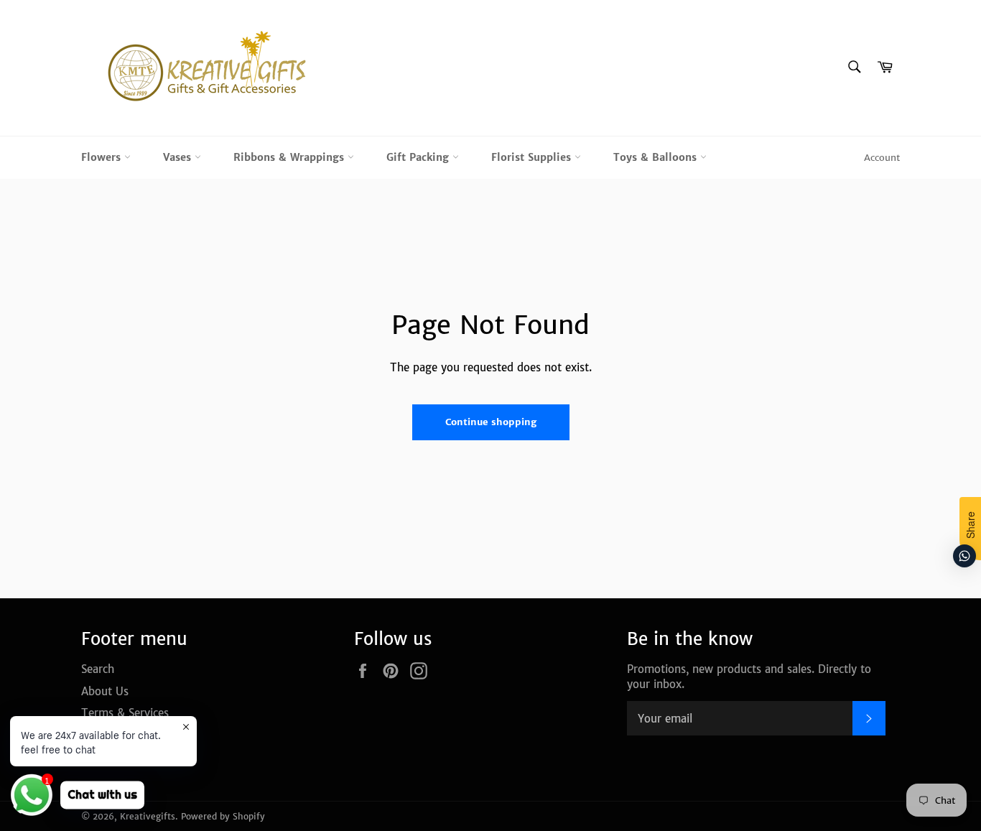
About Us (105, 691)
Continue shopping (490, 422)
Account (882, 158)
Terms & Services (125, 713)
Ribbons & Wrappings (290, 157)
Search (97, 669)
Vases (179, 157)
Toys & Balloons (656, 157)
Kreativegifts (147, 816)
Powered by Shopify (223, 816)
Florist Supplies (533, 157)
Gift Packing (419, 157)
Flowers (102, 157)
